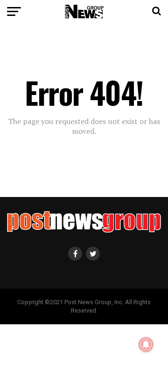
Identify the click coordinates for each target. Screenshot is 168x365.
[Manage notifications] (146, 344)
